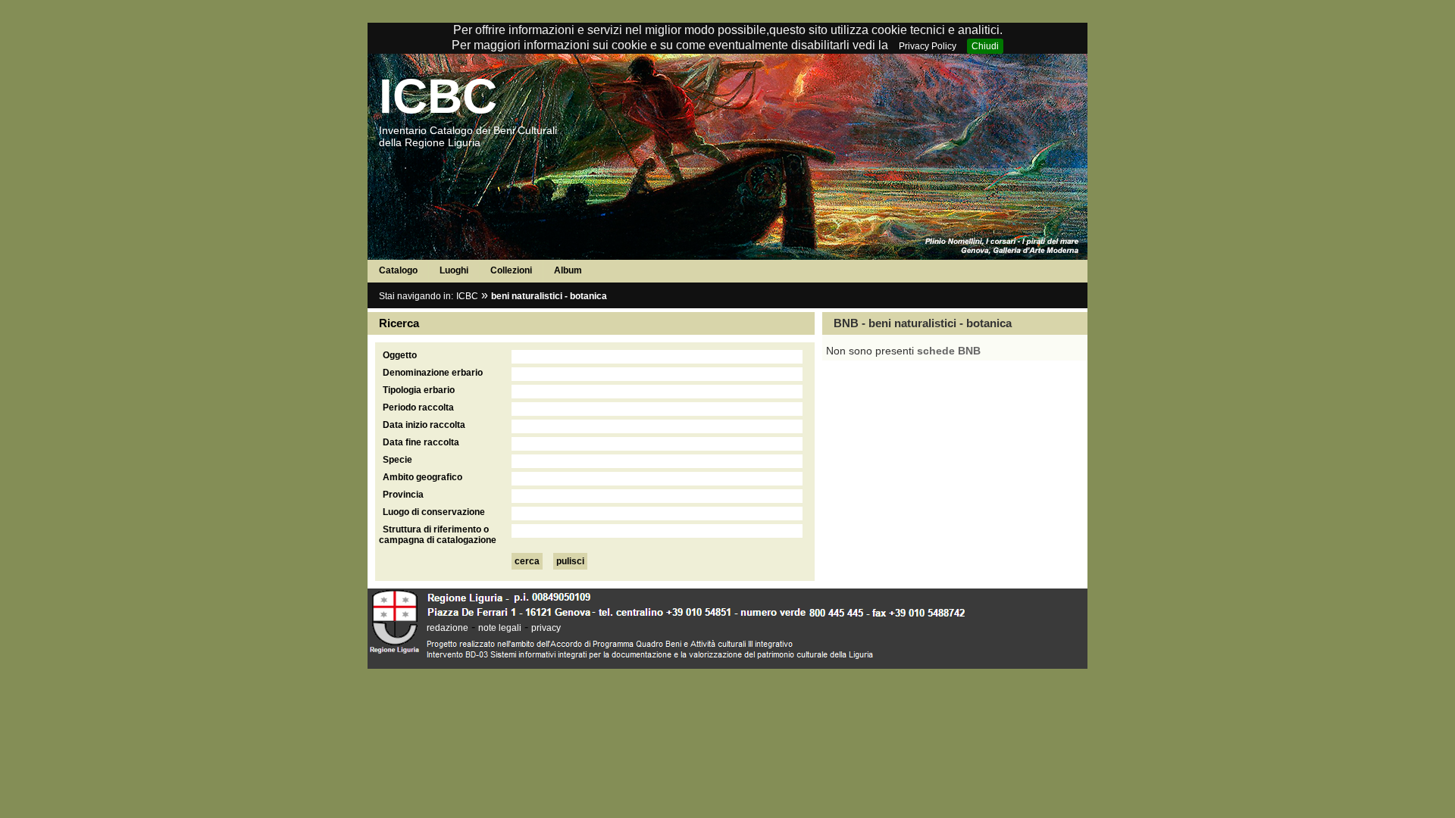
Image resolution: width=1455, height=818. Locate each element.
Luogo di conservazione (434, 512)
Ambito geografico (422, 477)
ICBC (438, 96)
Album (568, 270)
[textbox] (657, 357)
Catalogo (398, 270)
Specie (397, 459)
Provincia (403, 494)
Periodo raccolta (418, 407)
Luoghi (454, 270)
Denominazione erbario (433, 372)
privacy (546, 628)
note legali (499, 628)
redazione (447, 628)
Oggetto (400, 355)
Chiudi (985, 46)
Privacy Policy (927, 46)
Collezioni (511, 270)
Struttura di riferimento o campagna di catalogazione (437, 534)
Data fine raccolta (421, 442)
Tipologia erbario (419, 390)
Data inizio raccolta (424, 425)
